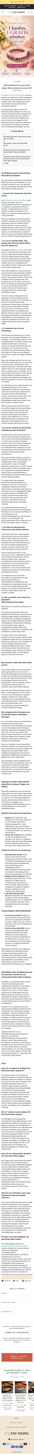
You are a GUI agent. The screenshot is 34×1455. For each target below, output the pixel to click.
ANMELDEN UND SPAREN (16, 1427)
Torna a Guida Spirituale (18, 1357)
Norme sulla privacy (10, 1340)
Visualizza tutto (17, 1377)
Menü (16, 1418)
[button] (6, 1403)
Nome (4, 1293)
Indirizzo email (9, 1302)
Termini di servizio (23, 1340)
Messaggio (7, 1312)
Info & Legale (16, 1423)
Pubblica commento (17, 1332)
